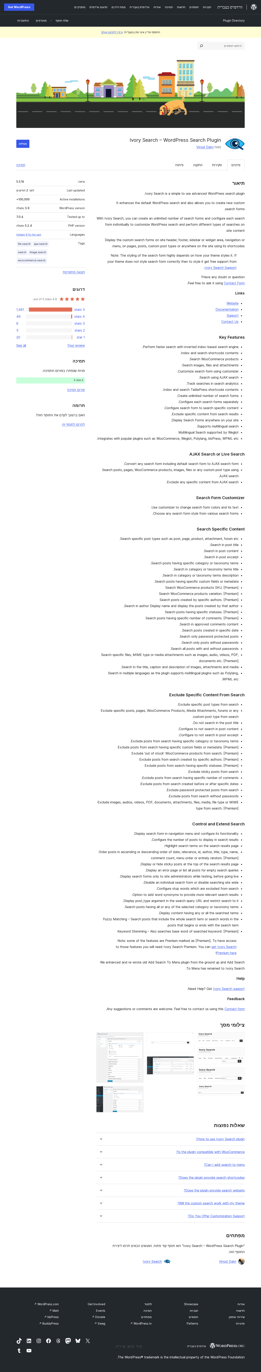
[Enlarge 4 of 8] (239, 1090)
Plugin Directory (234, 20)
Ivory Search (152, 1261)
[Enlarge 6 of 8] (189, 1062)
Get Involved (96, 1304)
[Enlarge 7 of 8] (138, 1038)
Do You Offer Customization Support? (216, 1216)
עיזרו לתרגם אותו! (112, 32)
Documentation (227, 309)
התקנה (197, 165)
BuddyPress (49, 1323)
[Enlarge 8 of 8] (138, 1092)
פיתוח (179, 165)
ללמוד (148, 1304)
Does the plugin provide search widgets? (214, 1190)
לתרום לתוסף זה (73, 424)
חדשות (240, 1310)
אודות (241, 1304)
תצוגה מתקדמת (74, 272)
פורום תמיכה (76, 390)
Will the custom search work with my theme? (211, 1203)
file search (24, 243)
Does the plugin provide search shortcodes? (211, 1178)
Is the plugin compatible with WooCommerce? (210, 1152)
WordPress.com (46, 1304)
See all (21, 345)
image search (38, 252)
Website (233, 303)
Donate (98, 1317)
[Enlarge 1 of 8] (239, 1038)
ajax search (41, 243)
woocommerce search (31, 260)
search (22, 252)
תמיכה (20, 165)
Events (100, 1310)
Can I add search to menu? (224, 1165)
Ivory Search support (229, 989)
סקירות (217, 165)
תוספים (193, 1317)
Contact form (235, 1009)
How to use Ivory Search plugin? (220, 1139)
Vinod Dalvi (204, 147)
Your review (76, 345)
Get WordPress (19, 7)
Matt (54, 1310)
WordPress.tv (141, 1323)
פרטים (235, 165)
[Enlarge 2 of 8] (239, 1053)
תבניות (194, 1310)
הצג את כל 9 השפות (28, 234)
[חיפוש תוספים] (201, 46)
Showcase (191, 1304)
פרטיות (240, 1323)
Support (233, 315)
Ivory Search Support (221, 268)
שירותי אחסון (237, 1317)
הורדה (23, 143)
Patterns (192, 1323)
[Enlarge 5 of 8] (189, 1038)
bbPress (51, 1317)
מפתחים (146, 1317)
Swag (99, 1323)
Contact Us (230, 322)
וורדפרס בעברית (196, 1346)
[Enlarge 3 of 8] (239, 1073)
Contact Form (234, 283)
